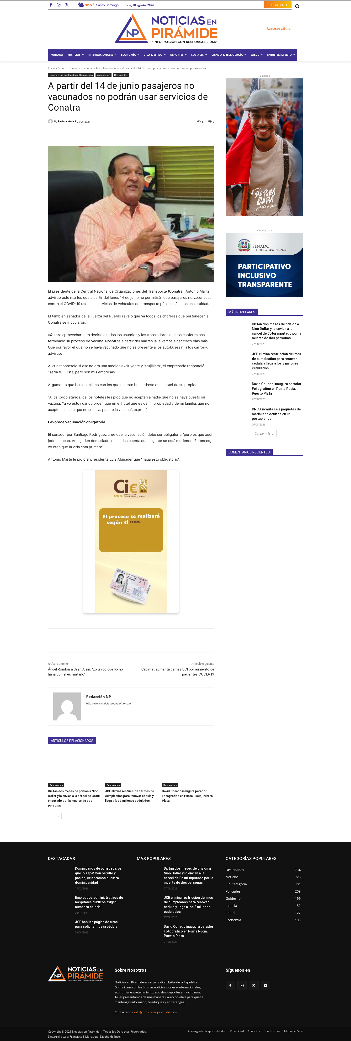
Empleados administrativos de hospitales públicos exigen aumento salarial (99, 902)
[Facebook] (51, 5)
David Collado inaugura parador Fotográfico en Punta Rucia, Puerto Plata (187, 795)
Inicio (51, 68)
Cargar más (263, 433)
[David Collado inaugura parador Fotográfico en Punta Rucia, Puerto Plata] (188, 769)
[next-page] (59, 816)
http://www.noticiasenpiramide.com (108, 703)
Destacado (71, 858)
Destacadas (121, 74)
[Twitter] (67, 5)
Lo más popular (95, 858)
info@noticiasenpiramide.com (155, 1012)
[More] (189, 134)
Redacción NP (67, 121)
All (56, 858)
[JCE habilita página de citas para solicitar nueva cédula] (59, 928)
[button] (297, 6)
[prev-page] (51, 816)
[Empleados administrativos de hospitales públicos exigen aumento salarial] (59, 903)
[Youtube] (265, 985)
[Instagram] (59, 5)
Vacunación (103, 74)
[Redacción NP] (51, 121)
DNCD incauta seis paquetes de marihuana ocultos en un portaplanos (276, 413)
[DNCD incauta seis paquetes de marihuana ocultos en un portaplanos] (237, 415)
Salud (61, 68)
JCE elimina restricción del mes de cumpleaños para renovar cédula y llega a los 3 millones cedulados (129, 795)
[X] (253, 985)
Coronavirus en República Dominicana (94, 68)
